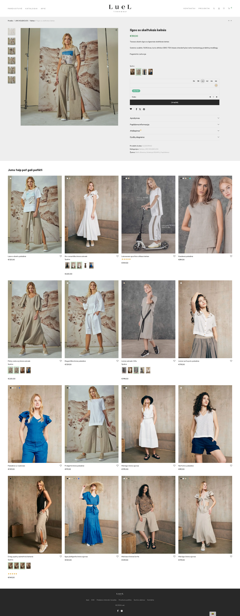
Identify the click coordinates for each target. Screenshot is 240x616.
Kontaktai (150, 600)
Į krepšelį (174, 102)
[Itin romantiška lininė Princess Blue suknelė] (91, 265)
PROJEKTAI (204, 8)
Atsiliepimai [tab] (135, 130)
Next (116, 77)
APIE (43, 9)
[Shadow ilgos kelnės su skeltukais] (132, 72)
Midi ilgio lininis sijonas (130, 466)
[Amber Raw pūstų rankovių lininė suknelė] (22, 370)
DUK (92, 600)
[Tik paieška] (214, 8)
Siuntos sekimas (139, 600)
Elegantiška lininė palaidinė (75, 361)
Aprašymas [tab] (135, 118)
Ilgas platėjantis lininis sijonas (76, 556)
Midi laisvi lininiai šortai (130, 556)
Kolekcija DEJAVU (153, 152)
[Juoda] (124, 178)
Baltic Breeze (141, 152)
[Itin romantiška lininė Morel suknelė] (85, 265)
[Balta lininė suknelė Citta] (130, 370)
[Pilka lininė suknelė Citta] (148, 370)
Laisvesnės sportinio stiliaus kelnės (135, 256)
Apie (87, 600)
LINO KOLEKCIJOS (21, 21)
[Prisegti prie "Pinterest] (144, 109)
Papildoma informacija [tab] (139, 124)
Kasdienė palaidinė (185, 256)
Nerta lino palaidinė (186, 466)
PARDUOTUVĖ (15, 9)
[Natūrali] (69, 178)
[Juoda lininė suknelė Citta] (124, 370)
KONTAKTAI (190, 8)
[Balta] (10, 178)
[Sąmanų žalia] (69, 283)
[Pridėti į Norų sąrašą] (132, 109)
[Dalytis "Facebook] (136, 109)
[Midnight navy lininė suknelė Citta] (142, 370)
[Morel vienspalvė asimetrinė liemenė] (28, 566)
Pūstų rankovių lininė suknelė (19, 361)
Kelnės (32, 21)
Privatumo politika (125, 600)
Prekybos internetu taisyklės (106, 600)
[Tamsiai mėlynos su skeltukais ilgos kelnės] (144, 72)
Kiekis (134, 97)
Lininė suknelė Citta (129, 361)
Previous (22, 77)
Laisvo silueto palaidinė (17, 256)
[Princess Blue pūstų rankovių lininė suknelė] (28, 370)
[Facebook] (117, 611)
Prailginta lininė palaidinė (74, 466)
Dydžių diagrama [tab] (137, 137)
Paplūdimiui (165, 152)
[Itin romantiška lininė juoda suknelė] (67, 265)
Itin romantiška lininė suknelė (76, 256)
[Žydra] (19, 388)
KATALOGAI (32, 9)
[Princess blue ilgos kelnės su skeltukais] (150, 72)
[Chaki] (187, 178)
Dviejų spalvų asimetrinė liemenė (20, 556)
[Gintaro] (76, 478)
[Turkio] (190, 178)
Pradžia (10, 21)
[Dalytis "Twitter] (140, 109)
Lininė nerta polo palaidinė (188, 361)
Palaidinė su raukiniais (16, 466)
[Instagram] (122, 611)
